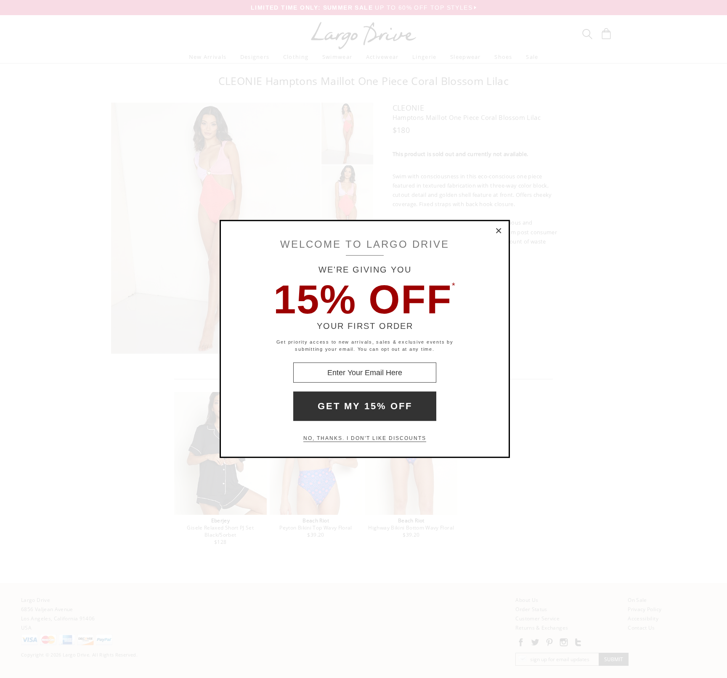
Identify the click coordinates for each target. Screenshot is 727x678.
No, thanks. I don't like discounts (364, 438)
